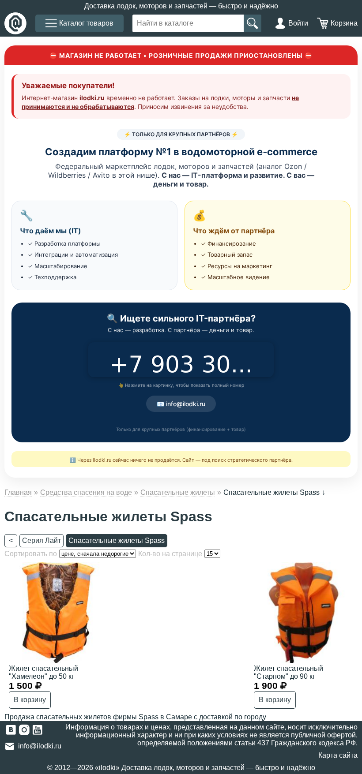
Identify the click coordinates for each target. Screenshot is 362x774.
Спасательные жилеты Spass (116, 540)
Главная (18, 492)
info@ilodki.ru (39, 746)
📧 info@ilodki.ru (181, 404)
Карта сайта (338, 755)
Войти (298, 23)
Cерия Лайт (41, 540)
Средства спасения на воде (86, 492)
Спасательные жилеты (177, 492)
